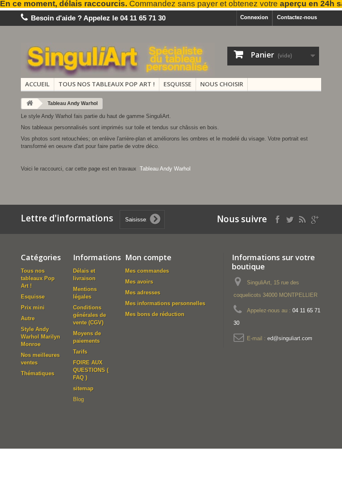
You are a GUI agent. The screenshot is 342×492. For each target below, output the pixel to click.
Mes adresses (142, 292)
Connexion (254, 17)
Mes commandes (147, 271)
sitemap (83, 388)
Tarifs (80, 352)
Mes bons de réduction (154, 314)
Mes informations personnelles (165, 303)
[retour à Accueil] (30, 103)
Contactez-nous (297, 17)
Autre (28, 318)
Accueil (37, 84)
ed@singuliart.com (289, 338)
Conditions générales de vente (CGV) (89, 315)
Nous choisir (221, 84)
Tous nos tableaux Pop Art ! (106, 84)
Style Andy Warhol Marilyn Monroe (40, 336)
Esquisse (177, 84)
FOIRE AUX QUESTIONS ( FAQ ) (90, 370)
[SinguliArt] (118, 60)
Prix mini (33, 307)
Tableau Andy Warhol (165, 169)
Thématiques (37, 373)
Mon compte (148, 257)
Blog (78, 399)
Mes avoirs (139, 282)
